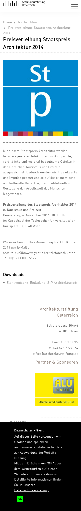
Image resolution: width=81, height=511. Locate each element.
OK (20, 499)
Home (7, 22)
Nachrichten (27, 22)
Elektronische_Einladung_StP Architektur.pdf (42, 282)
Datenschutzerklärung (31, 490)
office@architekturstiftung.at (55, 354)
